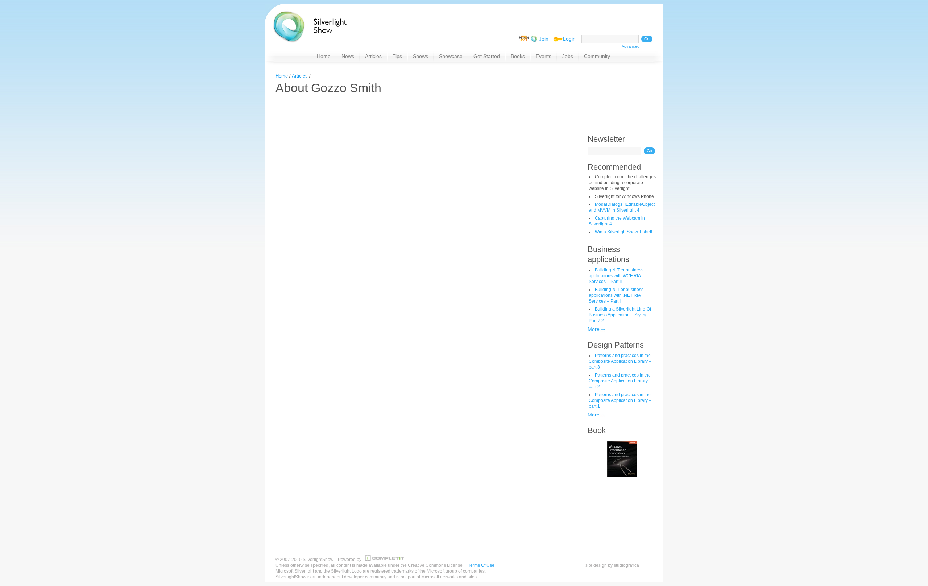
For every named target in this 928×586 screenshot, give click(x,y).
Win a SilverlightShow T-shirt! (623, 231)
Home (282, 76)
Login (569, 39)
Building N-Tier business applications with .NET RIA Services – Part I (616, 295)
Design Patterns (616, 344)
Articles (300, 76)
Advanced (630, 46)
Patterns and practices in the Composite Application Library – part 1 (620, 400)
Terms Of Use (481, 565)
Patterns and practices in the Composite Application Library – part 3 (620, 361)
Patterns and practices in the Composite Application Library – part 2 (620, 381)
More (594, 329)
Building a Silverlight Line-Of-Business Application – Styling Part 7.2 (620, 315)
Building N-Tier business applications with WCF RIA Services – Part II (616, 275)
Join (543, 39)
